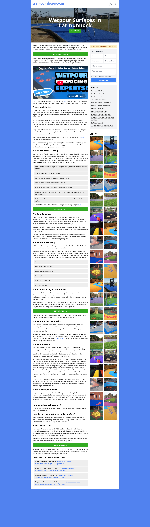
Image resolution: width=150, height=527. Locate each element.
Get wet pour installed (60, 54)
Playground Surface (97, 91)
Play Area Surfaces (97, 122)
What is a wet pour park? (99, 112)
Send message (103, 80)
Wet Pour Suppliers (97, 97)
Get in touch (75, 31)
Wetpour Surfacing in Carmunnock (102, 103)
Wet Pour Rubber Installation (100, 106)
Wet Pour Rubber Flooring (99, 94)
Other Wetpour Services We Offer (102, 125)
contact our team (60, 209)
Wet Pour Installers (97, 109)
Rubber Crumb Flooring (99, 100)
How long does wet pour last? (101, 114)
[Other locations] (111, 4)
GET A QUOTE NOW (60, 311)
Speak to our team (60, 445)
